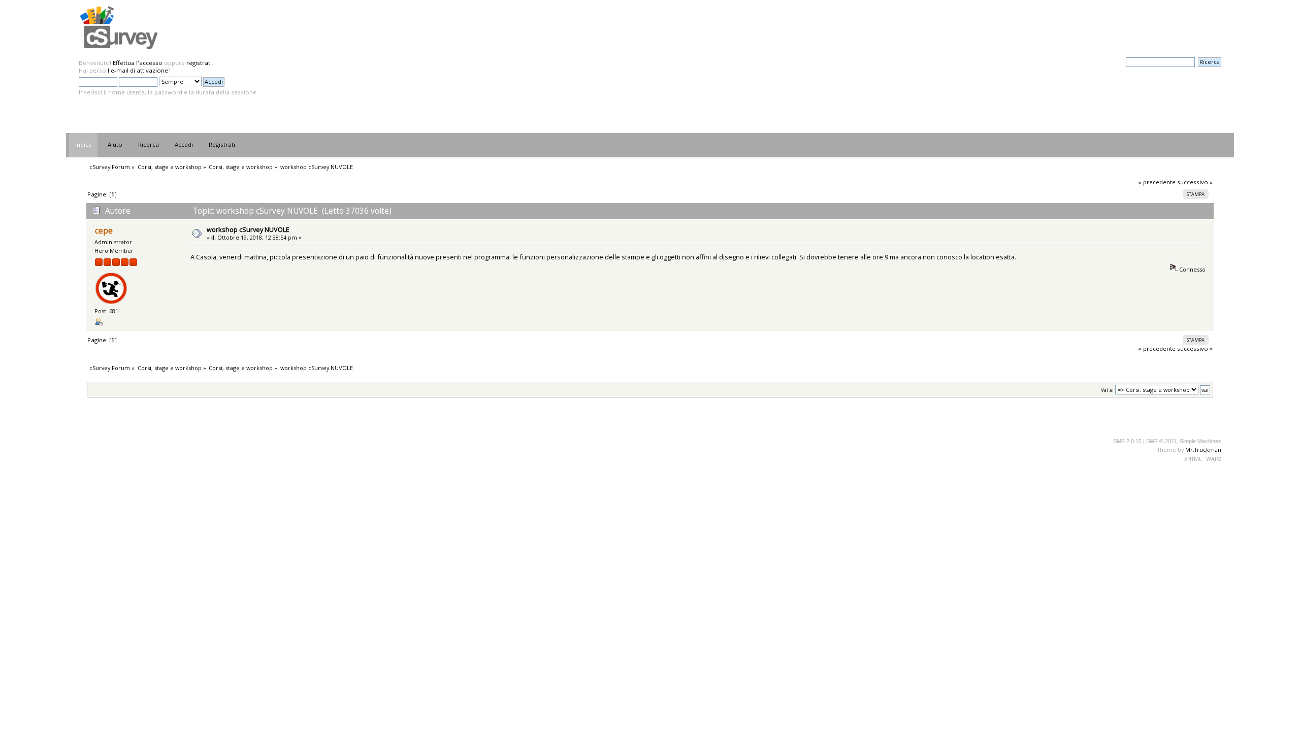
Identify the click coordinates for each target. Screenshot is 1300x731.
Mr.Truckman (1203, 449)
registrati (199, 63)
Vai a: (1107, 390)
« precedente (1157, 182)
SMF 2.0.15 (1127, 441)
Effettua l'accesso (137, 63)
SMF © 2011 (1161, 441)
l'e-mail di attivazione (138, 70)
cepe (104, 230)
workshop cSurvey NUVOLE (248, 229)
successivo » (1195, 182)
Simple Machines (1200, 441)
